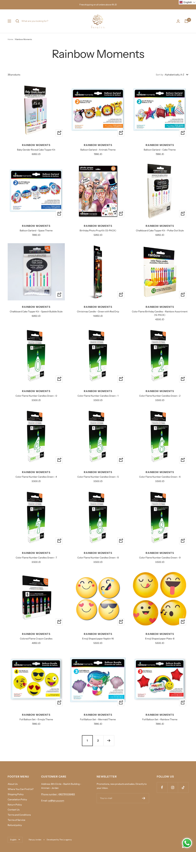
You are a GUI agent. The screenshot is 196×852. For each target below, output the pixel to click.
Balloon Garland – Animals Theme (98, 149)
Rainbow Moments (36, 145)
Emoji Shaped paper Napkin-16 (98, 638)
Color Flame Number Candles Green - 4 (36, 476)
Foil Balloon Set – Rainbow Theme (159, 719)
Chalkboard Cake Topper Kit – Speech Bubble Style (36, 311)
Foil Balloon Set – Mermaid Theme (98, 719)
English (13, 839)
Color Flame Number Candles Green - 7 (36, 557)
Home (10, 39)
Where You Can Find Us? (20, 789)
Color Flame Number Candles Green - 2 (159, 395)
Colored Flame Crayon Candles (36, 638)
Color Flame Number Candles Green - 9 (159, 557)
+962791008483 (66, 794)
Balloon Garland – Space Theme (36, 230)
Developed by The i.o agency (59, 839)
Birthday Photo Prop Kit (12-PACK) (98, 230)
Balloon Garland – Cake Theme (160, 149)
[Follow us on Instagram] (172, 787)
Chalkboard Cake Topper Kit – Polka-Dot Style (160, 230)
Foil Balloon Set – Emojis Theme (36, 719)
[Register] (143, 798)
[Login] (178, 21)
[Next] (108, 740)
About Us (13, 783)
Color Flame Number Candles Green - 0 (36, 395)
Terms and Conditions (19, 814)
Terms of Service (16, 819)
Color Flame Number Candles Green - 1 (98, 395)
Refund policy (15, 825)
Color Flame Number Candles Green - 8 (98, 557)
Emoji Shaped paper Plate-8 (159, 638)
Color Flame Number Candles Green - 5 (98, 476)
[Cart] (186, 21)
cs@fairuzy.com (56, 800)
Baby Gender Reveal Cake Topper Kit (36, 149)
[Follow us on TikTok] (183, 787)
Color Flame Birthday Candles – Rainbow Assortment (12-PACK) (160, 313)
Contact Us (14, 809)
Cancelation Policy (17, 799)
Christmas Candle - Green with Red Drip (98, 311)
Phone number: (49, 794)
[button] (187, 2)
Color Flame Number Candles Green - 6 (159, 476)
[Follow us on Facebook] (162, 787)
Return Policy (15, 804)
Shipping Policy (16, 794)
